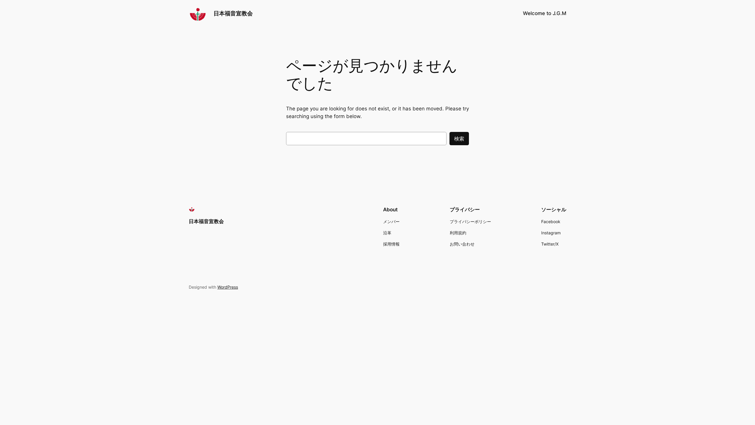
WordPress (227, 287)
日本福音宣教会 (233, 13)
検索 (459, 139)
